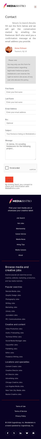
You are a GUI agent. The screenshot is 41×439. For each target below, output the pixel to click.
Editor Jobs (10, 353)
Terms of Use (20, 406)
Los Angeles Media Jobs (15, 386)
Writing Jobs (10, 303)
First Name (9, 89)
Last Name (9, 99)
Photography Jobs (12, 299)
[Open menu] (35, 7)
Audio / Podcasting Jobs (15, 333)
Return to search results (24, 22)
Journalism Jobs (11, 315)
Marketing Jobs (11, 307)
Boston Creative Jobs (13, 394)
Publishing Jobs (11, 349)
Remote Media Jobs (13, 291)
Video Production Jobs (14, 329)
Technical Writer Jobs (14, 337)
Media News (20, 239)
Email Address (11, 109)
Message (8, 140)
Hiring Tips (21, 244)
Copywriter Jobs (12, 345)
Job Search (21, 218)
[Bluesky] (27, 433)
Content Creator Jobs (13, 366)
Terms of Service (21, 411)
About (20, 255)
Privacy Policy (21, 416)
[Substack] (33, 433)
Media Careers (20, 250)
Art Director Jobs (12, 374)
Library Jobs (10, 311)
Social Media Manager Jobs (16, 341)
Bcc (6, 120)
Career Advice (20, 234)
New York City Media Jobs (15, 390)
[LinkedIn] (20, 433)
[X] (14, 433)
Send (9, 180)
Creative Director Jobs (14, 370)
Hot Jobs (20, 223)
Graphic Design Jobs (13, 295)
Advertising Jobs (12, 378)
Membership (20, 229)
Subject (8, 130)
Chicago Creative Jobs (14, 382)
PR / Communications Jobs (15, 319)
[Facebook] (7, 433)
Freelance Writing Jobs (14, 357)
